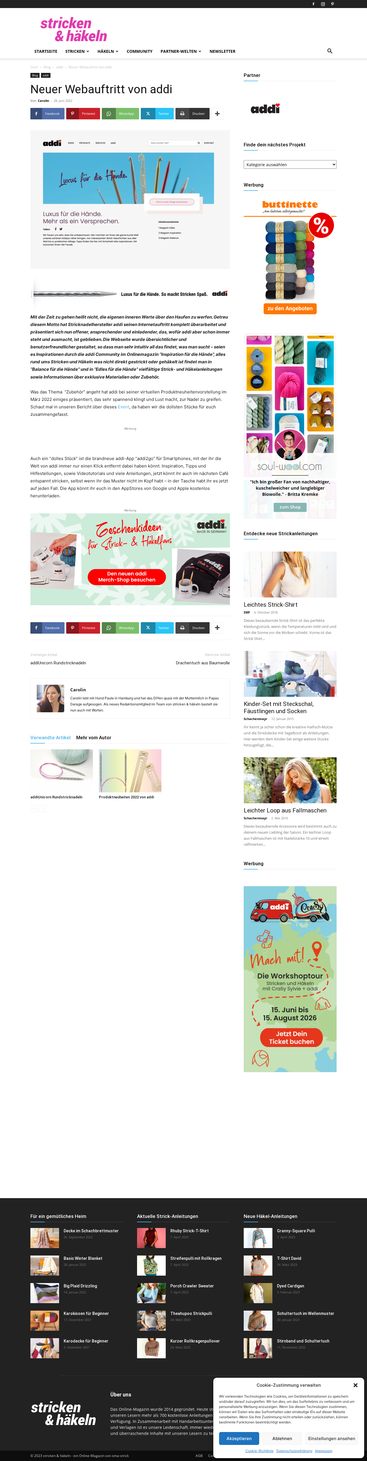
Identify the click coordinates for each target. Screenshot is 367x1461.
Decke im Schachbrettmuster (91, 1231)
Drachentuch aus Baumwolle (203, 662)
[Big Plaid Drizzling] (44, 1293)
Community (140, 51)
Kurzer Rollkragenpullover (195, 1341)
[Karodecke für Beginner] (44, 1348)
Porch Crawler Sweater (192, 1286)
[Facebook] (313, 4)
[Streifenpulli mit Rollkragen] (151, 1266)
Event (123, 407)
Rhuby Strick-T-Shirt (189, 1231)
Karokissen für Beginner (86, 1313)
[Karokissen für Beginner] (44, 1321)
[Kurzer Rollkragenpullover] (151, 1348)
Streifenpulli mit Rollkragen (196, 1258)
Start (34, 67)
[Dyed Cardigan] (258, 1293)
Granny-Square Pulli (296, 1231)
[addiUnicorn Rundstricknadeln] (61, 770)
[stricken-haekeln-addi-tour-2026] (290, 1070)
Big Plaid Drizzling (80, 1286)
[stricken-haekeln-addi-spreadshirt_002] (130, 559)
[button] (355, 1385)
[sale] (290, 319)
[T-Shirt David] (258, 1266)
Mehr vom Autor (93, 737)
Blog (47, 67)
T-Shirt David (289, 1258)
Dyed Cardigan (290, 1286)
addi (59, 67)
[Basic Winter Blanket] (44, 1266)
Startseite (45, 51)
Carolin (43, 100)
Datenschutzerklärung (294, 1451)
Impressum (323, 1451)
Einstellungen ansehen (331, 1438)
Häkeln (105, 51)
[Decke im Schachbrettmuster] (44, 1238)
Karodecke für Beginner (86, 1341)
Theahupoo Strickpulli (191, 1313)
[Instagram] (323, 4)
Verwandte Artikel (50, 737)
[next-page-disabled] (43, 808)
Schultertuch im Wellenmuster (305, 1313)
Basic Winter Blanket (83, 1258)
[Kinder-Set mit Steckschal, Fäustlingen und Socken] (290, 674)
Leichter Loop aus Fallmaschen (285, 810)
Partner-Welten (179, 51)
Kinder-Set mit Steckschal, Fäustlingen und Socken (279, 708)
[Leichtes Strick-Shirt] (290, 574)
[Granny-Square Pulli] (258, 1238)
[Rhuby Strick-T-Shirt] (151, 1238)
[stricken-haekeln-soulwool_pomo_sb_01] (290, 517)
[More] (217, 113)
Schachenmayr (255, 719)
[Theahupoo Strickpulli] (151, 1321)
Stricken (75, 51)
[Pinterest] (332, 4)
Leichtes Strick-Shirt (271, 604)
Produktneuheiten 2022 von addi (126, 797)
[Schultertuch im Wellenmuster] (258, 1321)
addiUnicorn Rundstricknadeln (58, 662)
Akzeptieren (239, 1438)
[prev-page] (34, 808)
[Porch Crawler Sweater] (151, 1293)
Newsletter (222, 51)
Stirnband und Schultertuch (303, 1341)
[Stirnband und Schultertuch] (258, 1348)
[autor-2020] (265, 128)
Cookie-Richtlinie (259, 1451)
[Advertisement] (130, 440)
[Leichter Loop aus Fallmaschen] (290, 780)
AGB (199, 1455)
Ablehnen (282, 1438)
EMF (247, 612)
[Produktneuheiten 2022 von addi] (130, 770)
